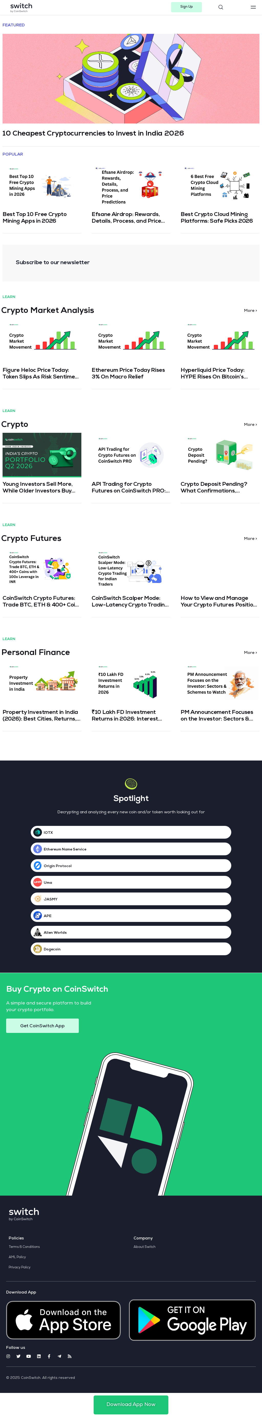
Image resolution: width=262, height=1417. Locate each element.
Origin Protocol (58, 866)
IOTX (48, 833)
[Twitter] (18, 1356)
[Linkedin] (39, 1356)
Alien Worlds (55, 933)
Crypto (14, 425)
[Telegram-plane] (59, 1356)
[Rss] (70, 1356)
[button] (186, 7)
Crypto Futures (31, 539)
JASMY (51, 899)
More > (250, 311)
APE (47, 916)
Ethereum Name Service (65, 849)
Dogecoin (52, 949)
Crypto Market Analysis (47, 311)
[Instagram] (8, 1356)
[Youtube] (29, 1356)
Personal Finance (35, 653)
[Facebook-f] (49, 1356)
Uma (48, 883)
